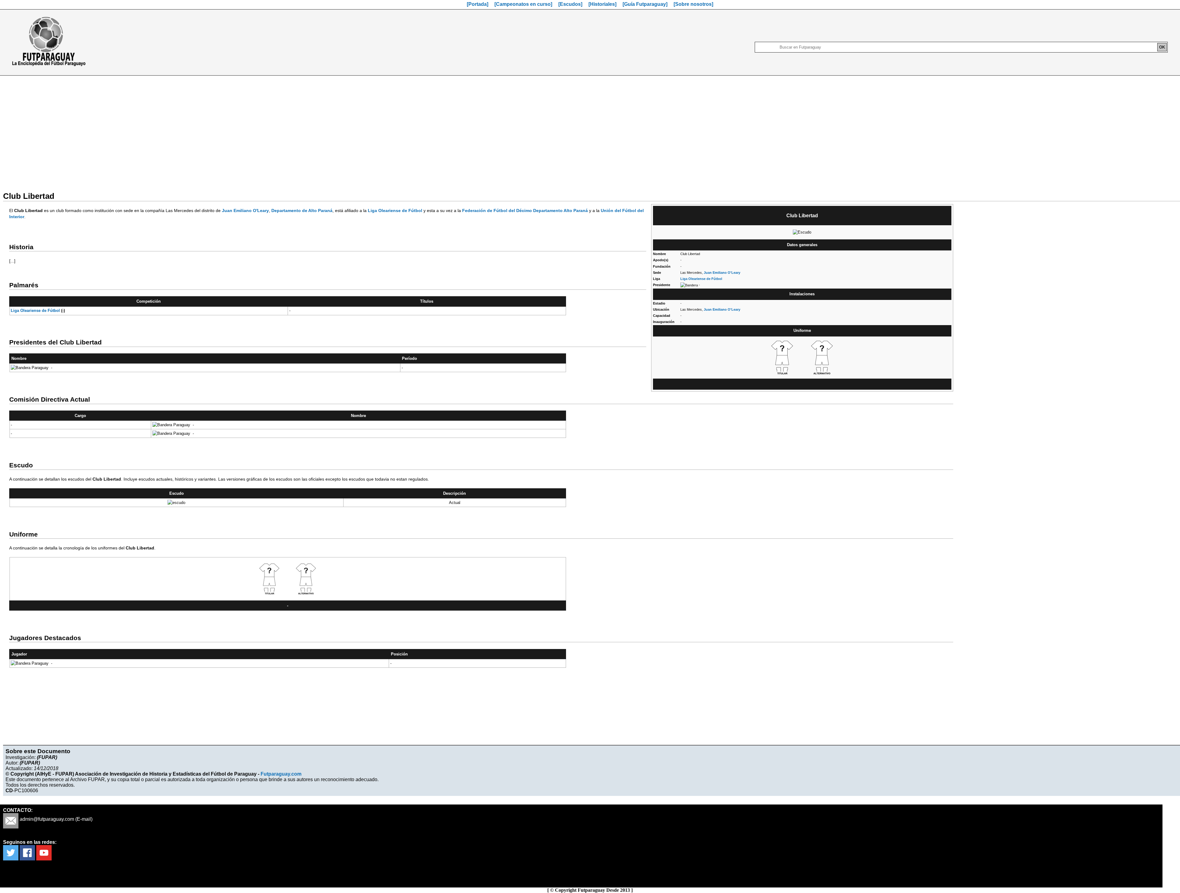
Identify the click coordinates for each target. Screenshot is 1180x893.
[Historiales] (602, 4)
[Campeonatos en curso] (523, 4)
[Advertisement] (590, 130)
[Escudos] (570, 4)
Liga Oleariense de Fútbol (701, 279)
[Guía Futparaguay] (645, 4)
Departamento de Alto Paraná (301, 210)
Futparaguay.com (281, 774)
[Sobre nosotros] (693, 4)
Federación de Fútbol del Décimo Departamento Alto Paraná (525, 210)
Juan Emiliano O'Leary (722, 272)
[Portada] (477, 4)
